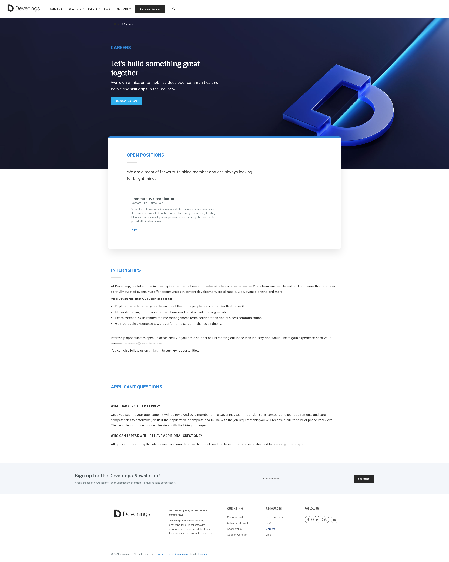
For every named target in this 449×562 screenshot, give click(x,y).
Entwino (202, 554)
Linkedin (155, 350)
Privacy (159, 554)
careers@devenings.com (144, 343)
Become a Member (150, 9)
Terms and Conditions (176, 554)
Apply (134, 229)
